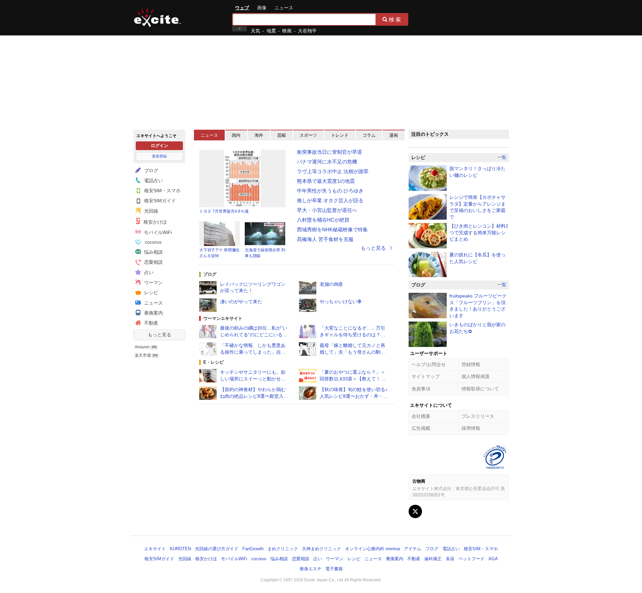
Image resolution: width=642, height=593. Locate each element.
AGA (493, 558)
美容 (450, 558)
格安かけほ (154, 222)
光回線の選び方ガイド (216, 548)
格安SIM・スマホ (162, 190)
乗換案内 (153, 313)
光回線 (150, 211)
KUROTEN (180, 548)
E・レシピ (213, 362)
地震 (271, 30)
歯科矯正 (433, 558)
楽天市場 (143, 355)
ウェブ (242, 7)
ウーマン (153, 282)
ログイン (159, 145)
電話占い (153, 180)
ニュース (284, 7)
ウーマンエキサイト (222, 318)
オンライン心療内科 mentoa (372, 548)
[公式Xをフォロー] (415, 511)
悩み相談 (153, 252)
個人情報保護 (475, 376)
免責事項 (421, 388)
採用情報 (470, 428)
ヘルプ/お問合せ (429, 364)
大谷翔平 (307, 30)
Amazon (142, 347)
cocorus (152, 242)
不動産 (150, 323)
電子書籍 (334, 568)
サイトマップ (426, 376)
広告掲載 (421, 428)
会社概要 (421, 416)
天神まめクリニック (321, 548)
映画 (287, 30)
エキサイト (157, 17)
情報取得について (480, 388)
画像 (261, 7)
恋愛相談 (153, 262)
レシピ (150, 292)
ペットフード (471, 558)
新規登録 (159, 156)
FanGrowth (252, 548)
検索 (395, 19)
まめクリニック (283, 548)
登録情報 (470, 364)
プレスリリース (477, 416)
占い (148, 272)
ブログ (150, 170)
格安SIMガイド (159, 200)
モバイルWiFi (157, 232)
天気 (255, 30)
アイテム (412, 548)
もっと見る (159, 334)
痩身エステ (310, 568)
